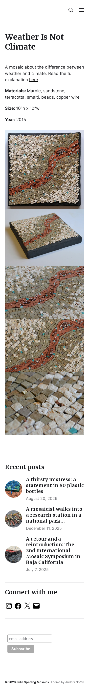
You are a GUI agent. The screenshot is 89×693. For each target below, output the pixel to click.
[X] (27, 606)
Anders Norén (74, 682)
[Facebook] (18, 606)
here (33, 79)
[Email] (36, 606)
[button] (71, 10)
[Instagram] (9, 606)
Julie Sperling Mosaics (33, 682)
